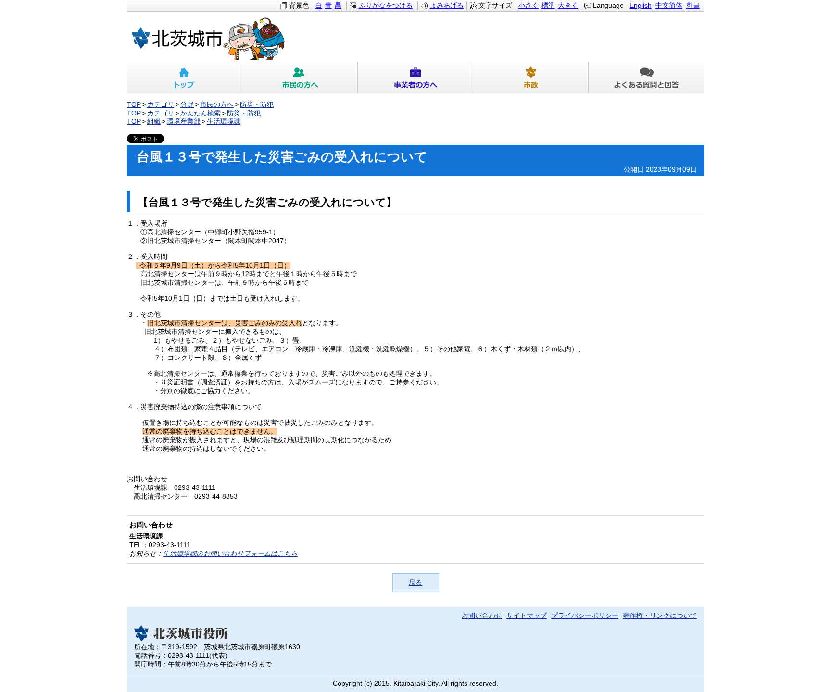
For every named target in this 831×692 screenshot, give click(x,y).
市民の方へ (300, 77)
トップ (184, 77)
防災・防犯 (257, 104)
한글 (693, 5)
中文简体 (668, 5)
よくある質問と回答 (646, 77)
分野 (187, 104)
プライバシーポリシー (584, 615)
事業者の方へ (415, 77)
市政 (531, 77)
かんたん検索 (200, 113)
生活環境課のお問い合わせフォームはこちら (230, 553)
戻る (415, 582)
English (641, 5)
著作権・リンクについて (660, 615)
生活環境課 (223, 121)
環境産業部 (184, 121)
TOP (134, 104)
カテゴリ (160, 104)
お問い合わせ (482, 615)
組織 (154, 121)
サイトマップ (526, 615)
